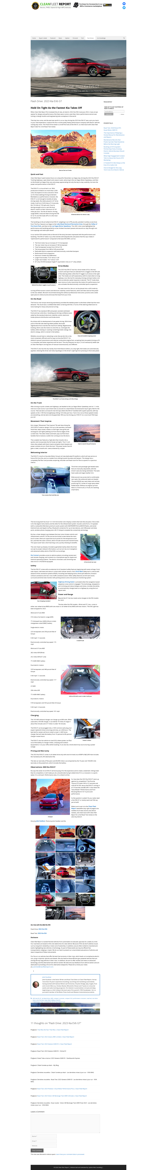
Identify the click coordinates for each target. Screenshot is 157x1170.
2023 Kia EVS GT (37, 998)
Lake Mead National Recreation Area (70, 224)
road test (89, 998)
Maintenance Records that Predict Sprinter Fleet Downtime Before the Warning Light (114, 142)
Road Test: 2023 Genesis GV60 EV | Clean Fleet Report (54, 1044)
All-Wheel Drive (76, 91)
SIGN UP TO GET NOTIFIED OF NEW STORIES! (113, 107)
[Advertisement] (78, 23)
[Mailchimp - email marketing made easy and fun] (122, 114)
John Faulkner (40, 821)
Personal (75, 38)
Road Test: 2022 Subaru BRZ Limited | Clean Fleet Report (55, 1037)
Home (34, 38)
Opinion (67, 38)
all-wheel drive (46, 998)
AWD (83, 91)
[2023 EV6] (45, 899)
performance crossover (79, 998)
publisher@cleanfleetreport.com (42, 967)
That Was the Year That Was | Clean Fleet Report (53, 1030)
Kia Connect (35, 555)
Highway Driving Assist (66, 582)
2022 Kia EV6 (42, 929)
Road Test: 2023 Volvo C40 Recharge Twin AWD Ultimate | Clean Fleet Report (62, 1096)
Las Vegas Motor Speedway (61, 226)
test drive (95, 998)
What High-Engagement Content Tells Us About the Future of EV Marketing (114, 158)
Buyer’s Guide (43, 38)
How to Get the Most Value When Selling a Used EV (46, 1000)
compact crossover (59, 998)
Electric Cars (98, 91)
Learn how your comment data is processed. (70, 1154)
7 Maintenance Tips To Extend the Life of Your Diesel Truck (49, 1002)
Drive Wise (79, 571)
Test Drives (90, 38)
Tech (82, 38)
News (60, 38)
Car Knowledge (101, 38)
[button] (124, 38)
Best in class (90, 91)
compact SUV (68, 998)
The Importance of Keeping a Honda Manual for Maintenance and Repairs (114, 135)
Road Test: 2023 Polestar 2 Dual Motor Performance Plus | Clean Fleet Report (62, 1089)
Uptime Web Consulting (95, 1167)
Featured (52, 38)
